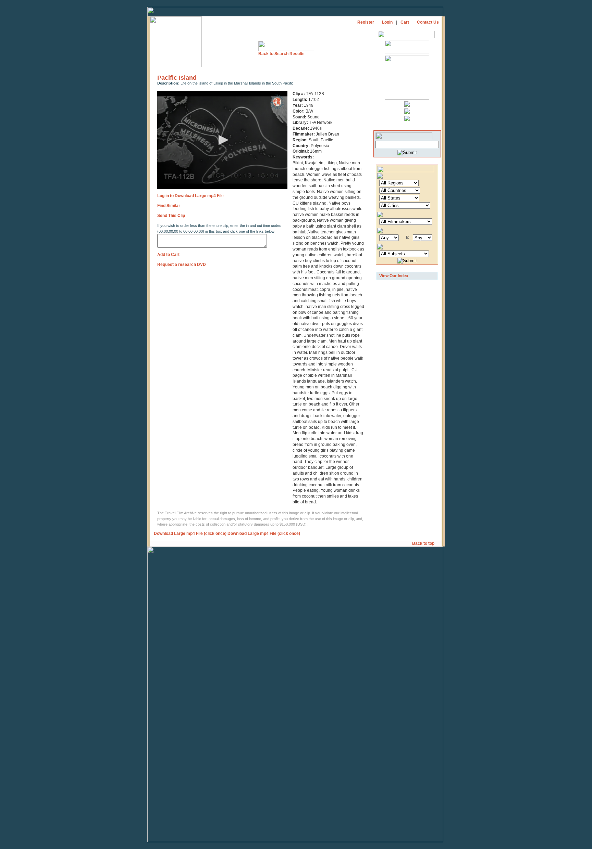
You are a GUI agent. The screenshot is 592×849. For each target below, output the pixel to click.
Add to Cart (168, 254)
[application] (222, 140)
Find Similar (168, 205)
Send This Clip (171, 215)
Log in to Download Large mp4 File (190, 195)
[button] (222, 139)
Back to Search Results (281, 53)
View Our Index (393, 275)
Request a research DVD (181, 264)
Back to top (423, 543)
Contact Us (428, 22)
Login (387, 22)
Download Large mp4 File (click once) (190, 533)
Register (365, 22)
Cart (404, 22)
